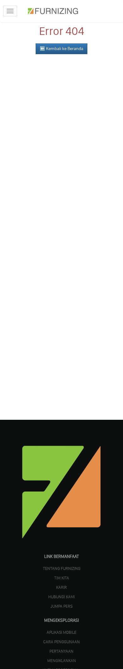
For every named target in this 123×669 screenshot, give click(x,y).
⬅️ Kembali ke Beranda (61, 48)
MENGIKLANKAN (61, 660)
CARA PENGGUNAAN (61, 641)
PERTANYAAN (61, 651)
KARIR (61, 587)
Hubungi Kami (61, 596)
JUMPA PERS (61, 606)
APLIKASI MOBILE (61, 632)
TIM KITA (61, 577)
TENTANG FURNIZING (61, 568)
